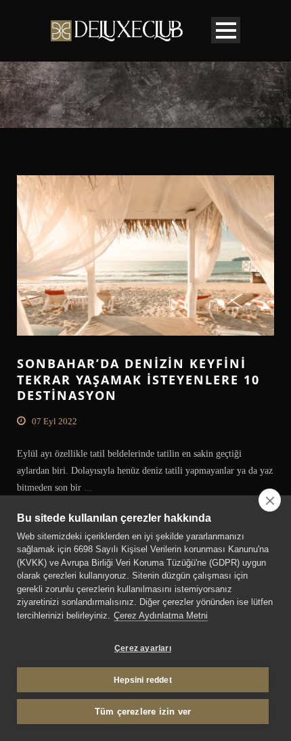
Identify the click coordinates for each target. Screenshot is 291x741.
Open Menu (225, 30)
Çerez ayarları (142, 648)
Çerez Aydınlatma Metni (161, 615)
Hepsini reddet (143, 680)
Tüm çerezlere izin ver (143, 711)
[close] (270, 500)
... (86, 487)
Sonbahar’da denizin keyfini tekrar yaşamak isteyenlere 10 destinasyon (138, 379)
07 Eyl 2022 (54, 421)
